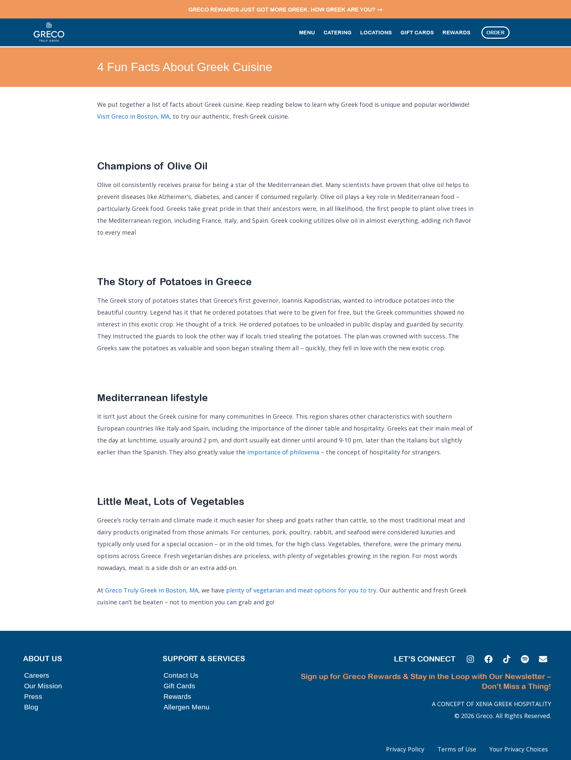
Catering (338, 32)
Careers (36, 675)
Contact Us (181, 675)
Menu (307, 32)
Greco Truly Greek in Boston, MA (151, 590)
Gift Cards (417, 32)
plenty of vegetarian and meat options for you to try (300, 590)
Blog (31, 707)
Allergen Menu (186, 707)
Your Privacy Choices (518, 749)
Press (33, 696)
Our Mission (43, 686)
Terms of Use (457, 749)
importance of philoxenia (283, 452)
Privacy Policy (405, 749)
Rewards (456, 32)
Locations (376, 32)
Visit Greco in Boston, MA (133, 116)
